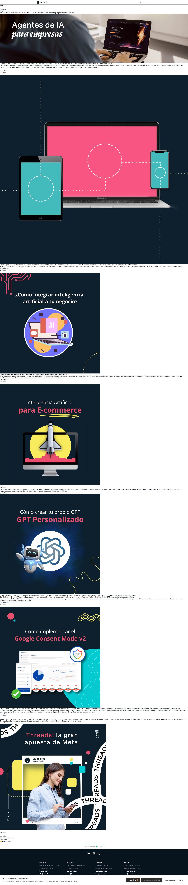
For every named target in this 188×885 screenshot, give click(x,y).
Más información (72, 881)
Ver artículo (4, 71)
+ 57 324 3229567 (72, 871)
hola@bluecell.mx (101, 874)
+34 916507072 (43, 871)
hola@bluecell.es (44, 874)
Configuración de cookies (174, 880)
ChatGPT (50, 595)
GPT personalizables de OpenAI (27, 597)
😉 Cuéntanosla (5, 841)
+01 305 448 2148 (129, 871)
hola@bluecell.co (72, 874)
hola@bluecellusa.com (131, 874)
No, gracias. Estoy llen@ (151, 880)
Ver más (3, 836)
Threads (64, 719)
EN (143, 2)
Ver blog (3, 73)
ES (140, 2)
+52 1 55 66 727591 (101, 871)
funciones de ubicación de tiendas (59, 265)
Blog (1, 5)
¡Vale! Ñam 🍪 (133, 880)
